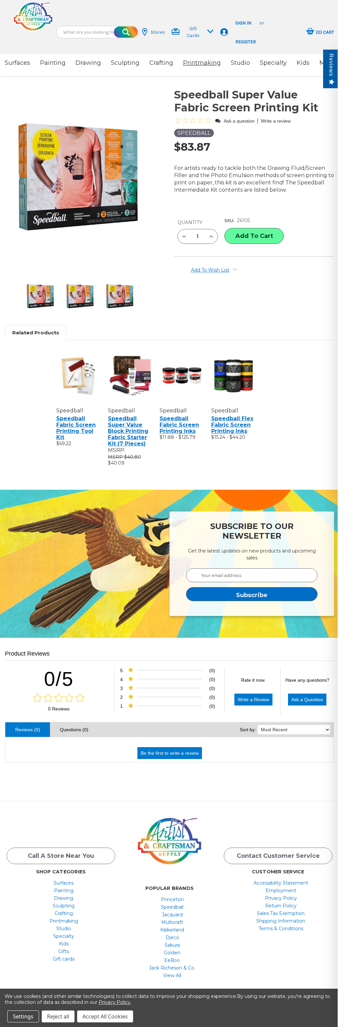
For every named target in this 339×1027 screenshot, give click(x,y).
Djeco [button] (172, 937)
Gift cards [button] (63, 959)
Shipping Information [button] (280, 921)
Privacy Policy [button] (281, 898)
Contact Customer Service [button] (278, 855)
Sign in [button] (243, 23)
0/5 (58, 679)
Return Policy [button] (281, 906)
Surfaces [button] (17, 62)
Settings (23, 1016)
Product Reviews (27, 653)
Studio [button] (240, 62)
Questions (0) (74, 729)
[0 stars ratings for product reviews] (59, 698)
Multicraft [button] (172, 922)
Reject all (58, 1016)
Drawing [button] (88, 62)
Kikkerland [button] (172, 930)
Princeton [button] (172, 899)
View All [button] (172, 975)
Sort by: (248, 729)
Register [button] (245, 42)
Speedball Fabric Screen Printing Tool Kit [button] (76, 427)
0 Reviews (59, 708)
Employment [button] (281, 891)
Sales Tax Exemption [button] (281, 913)
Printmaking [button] (202, 62)
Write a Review (253, 699)
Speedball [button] (172, 907)
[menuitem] (63, 883)
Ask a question (239, 121)
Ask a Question (307, 699)
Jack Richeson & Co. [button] (172, 968)
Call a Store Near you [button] (61, 855)
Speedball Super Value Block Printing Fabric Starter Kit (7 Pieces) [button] (128, 431)
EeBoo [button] (172, 960)
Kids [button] (303, 62)
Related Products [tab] (35, 332)
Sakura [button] (172, 945)
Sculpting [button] (125, 62)
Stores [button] (158, 32)
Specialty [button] (273, 62)
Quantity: (190, 222)
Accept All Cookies (105, 1016)
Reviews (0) (27, 729)
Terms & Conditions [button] (281, 929)
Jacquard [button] (172, 915)
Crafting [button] (161, 62)
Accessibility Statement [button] (281, 883)
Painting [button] (53, 62)
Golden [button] (172, 953)
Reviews (331, 65)
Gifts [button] (63, 951)
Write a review (276, 121)
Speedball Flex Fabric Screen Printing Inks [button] (232, 424)
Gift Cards (193, 32)
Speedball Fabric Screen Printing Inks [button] (179, 424)
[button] (33, 16)
